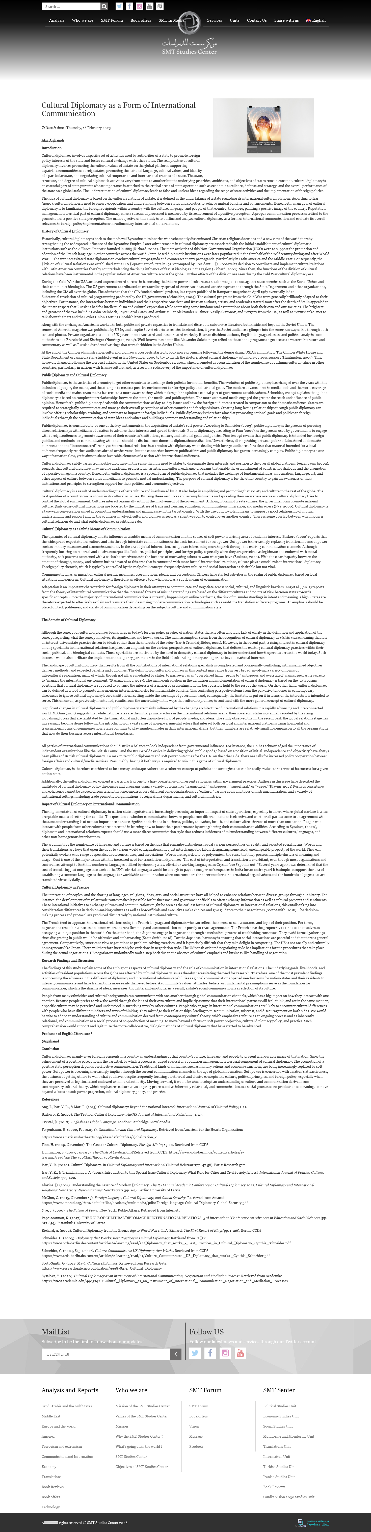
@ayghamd (50, 1041)
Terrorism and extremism (62, 1446)
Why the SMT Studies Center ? (139, 1436)
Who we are (82, 20)
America (48, 1436)
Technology (51, 1507)
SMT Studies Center (131, 1456)
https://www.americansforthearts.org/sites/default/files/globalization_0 (99, 1137)
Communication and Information (67, 1456)
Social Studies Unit (278, 1426)
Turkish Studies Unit (279, 1466)
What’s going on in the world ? (139, 1446)
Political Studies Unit (279, 1406)
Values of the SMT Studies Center (142, 1416)
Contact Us (257, 20)
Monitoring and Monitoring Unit (288, 1436)
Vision (194, 1426)
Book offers (140, 20)
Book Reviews (53, 1487)
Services (214, 20)
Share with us (286, 20)
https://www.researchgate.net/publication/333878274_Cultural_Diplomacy (102, 1268)
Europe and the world (58, 1426)
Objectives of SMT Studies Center (142, 1466)
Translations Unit (277, 1446)
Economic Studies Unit (281, 1416)
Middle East (51, 1416)
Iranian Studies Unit (279, 1476)
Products (196, 1446)
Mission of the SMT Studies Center (143, 1406)
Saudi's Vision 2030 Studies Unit (288, 1497)
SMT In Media (171, 20)
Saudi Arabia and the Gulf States (67, 1406)
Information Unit (276, 1456)
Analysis (56, 20)
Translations (51, 1476)
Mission (122, 1426)
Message (196, 1436)
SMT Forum (112, 20)
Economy (49, 1466)
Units (235, 20)
